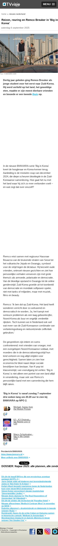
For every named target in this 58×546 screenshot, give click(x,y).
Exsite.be (5, 530)
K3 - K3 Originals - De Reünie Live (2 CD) (22, 421)
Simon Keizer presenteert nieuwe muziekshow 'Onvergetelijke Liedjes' (22, 492)
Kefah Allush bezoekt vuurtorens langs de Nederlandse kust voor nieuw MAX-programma (26, 487)
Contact (10, 528)
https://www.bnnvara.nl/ (11, 454)
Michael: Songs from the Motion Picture (23, 408)
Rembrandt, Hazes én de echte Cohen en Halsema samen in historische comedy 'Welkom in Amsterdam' (27, 514)
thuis (35, 94)
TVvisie (55, 531)
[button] (48, 4)
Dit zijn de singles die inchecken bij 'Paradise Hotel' (24, 501)
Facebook (32, 531)
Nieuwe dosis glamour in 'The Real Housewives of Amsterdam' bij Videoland (24, 497)
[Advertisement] (29, 132)
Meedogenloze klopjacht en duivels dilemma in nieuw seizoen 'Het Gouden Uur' (25, 519)
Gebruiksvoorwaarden (9, 532)
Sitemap (3, 528)
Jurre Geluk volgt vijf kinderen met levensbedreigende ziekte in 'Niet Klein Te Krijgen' (26, 482)
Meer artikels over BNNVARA (14, 457)
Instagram (47, 531)
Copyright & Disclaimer (18, 530)
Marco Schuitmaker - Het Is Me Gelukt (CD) (23, 436)
